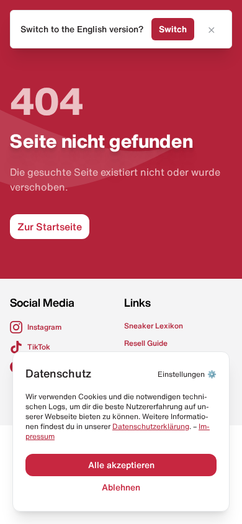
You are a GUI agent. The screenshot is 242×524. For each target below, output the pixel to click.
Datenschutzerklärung (150, 426)
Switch (173, 29)
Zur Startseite (49, 227)
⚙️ (187, 374)
